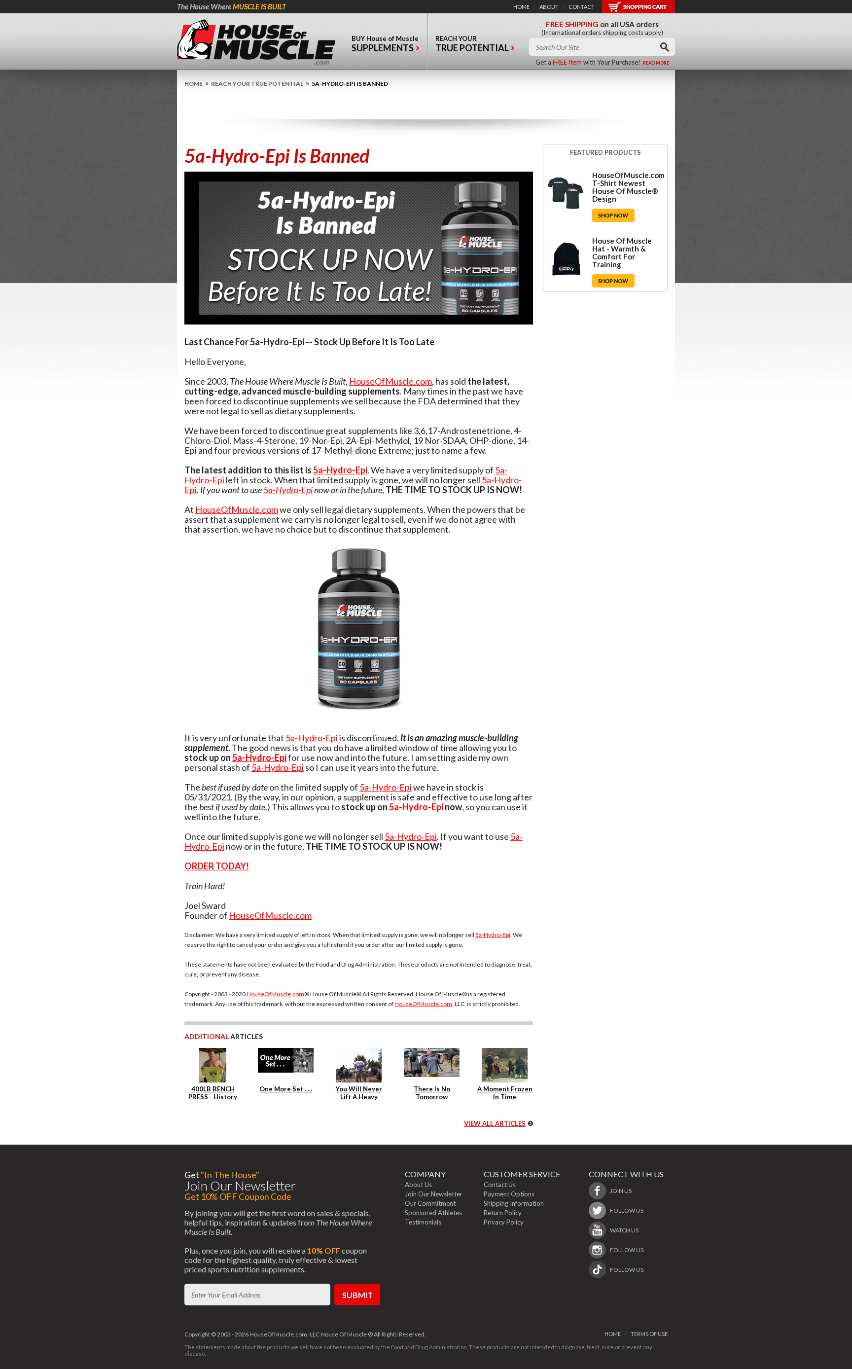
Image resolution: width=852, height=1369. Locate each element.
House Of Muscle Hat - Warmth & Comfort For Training (622, 252)
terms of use (649, 1334)
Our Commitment (430, 1203)
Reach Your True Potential (257, 83)
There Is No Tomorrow (432, 1093)
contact (581, 6)
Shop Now (613, 215)
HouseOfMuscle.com (390, 381)
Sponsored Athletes (433, 1213)
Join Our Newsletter (433, 1194)
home (521, 6)
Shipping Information (514, 1203)
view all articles (495, 1123)
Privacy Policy (504, 1222)
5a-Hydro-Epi (340, 470)
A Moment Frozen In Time (504, 1093)
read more (656, 63)
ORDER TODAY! (216, 866)
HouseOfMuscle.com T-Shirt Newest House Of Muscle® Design (628, 187)
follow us (626, 1210)
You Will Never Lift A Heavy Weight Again (359, 1097)
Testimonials (423, 1222)
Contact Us (500, 1185)
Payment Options (509, 1194)
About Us (418, 1185)
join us (621, 1190)
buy (385, 44)
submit (357, 1294)
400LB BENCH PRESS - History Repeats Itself (212, 1097)
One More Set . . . (285, 1089)
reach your (472, 44)
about (549, 6)
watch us (624, 1230)
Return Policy (503, 1213)
